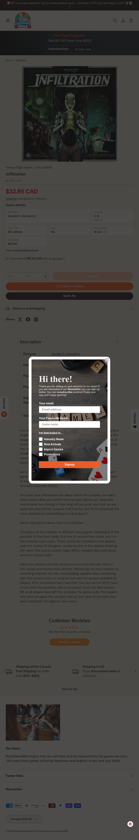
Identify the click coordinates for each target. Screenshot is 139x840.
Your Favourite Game (53, 418)
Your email (46, 403)
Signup (70, 464)
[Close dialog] (107, 360)
